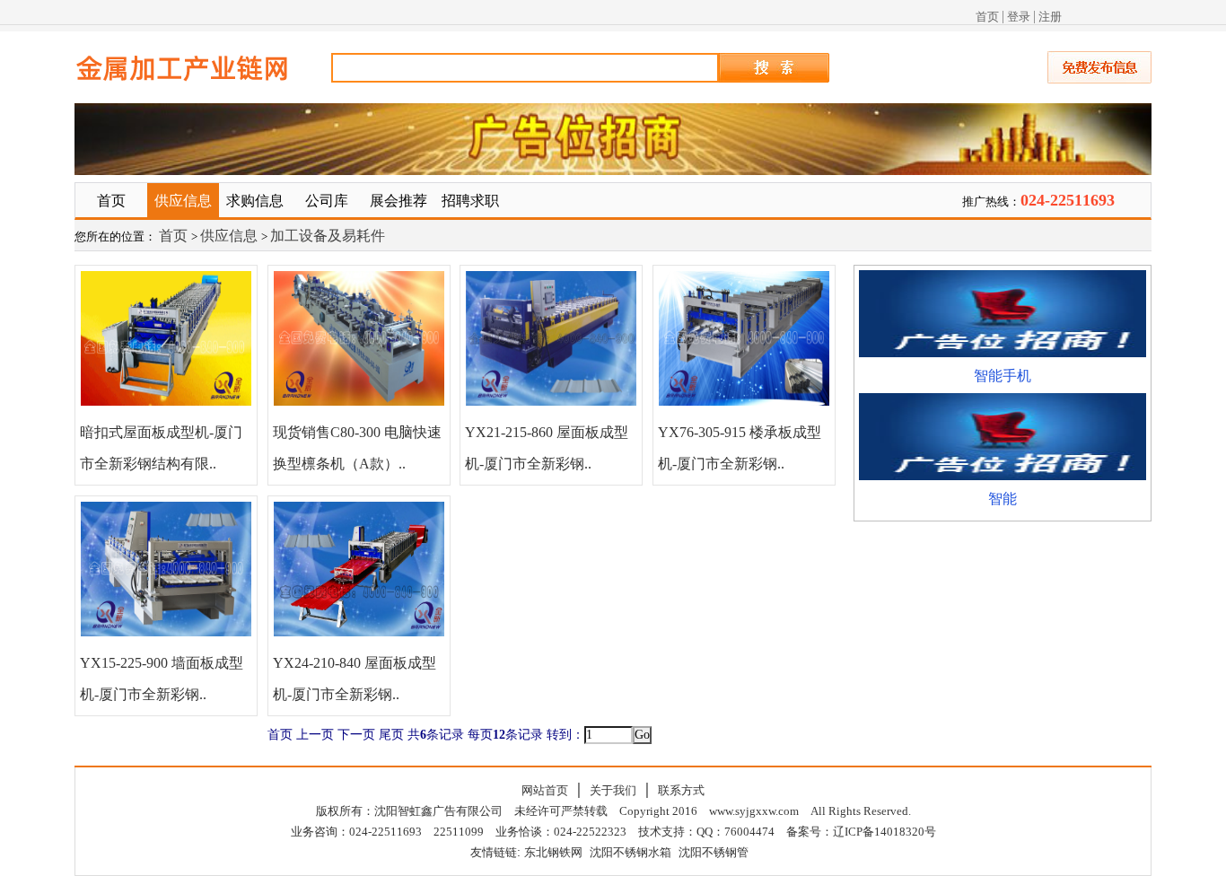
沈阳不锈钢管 (714, 852)
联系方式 (681, 790)
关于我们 (613, 790)
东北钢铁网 (553, 852)
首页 (987, 16)
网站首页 (544, 790)
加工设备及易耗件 (327, 235)
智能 (1002, 498)
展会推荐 (398, 200)
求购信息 (255, 200)
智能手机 (1002, 375)
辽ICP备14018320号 (884, 831)
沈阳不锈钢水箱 (630, 852)
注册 (1050, 16)
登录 (1018, 16)
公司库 (326, 200)
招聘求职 (470, 200)
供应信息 (183, 200)
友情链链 (493, 852)
